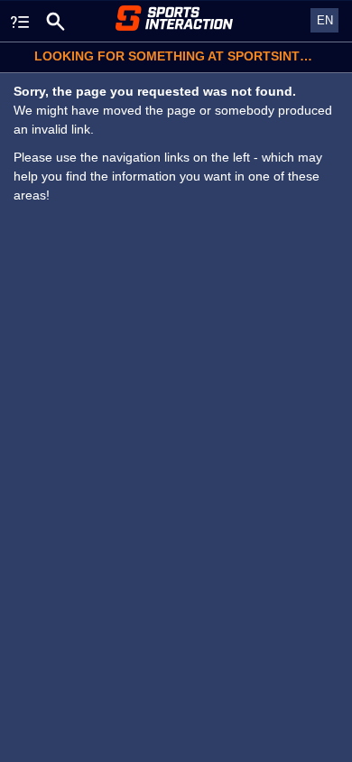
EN (325, 20)
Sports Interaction (176, 18)
